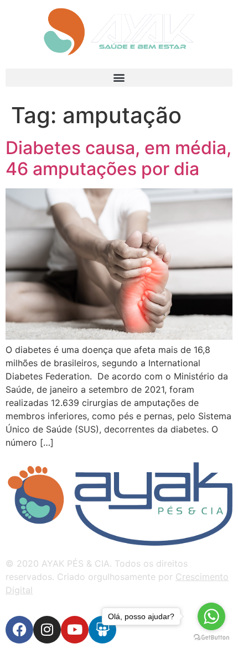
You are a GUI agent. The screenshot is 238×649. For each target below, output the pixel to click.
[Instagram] (47, 629)
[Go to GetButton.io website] (211, 637)
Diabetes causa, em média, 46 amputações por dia (118, 158)
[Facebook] (19, 629)
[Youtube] (75, 629)
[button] (119, 77)
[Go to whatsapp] (211, 616)
